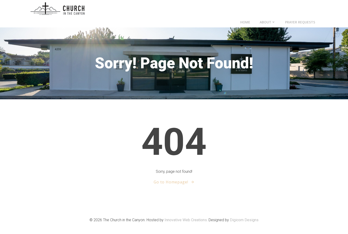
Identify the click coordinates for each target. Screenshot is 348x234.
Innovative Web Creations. (187, 220)
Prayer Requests (300, 22)
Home (245, 22)
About (265, 22)
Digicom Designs (244, 220)
